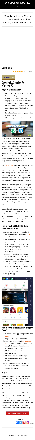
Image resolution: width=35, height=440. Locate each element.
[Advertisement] (17, 44)
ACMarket (24, 435)
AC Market (9, 165)
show (12, 77)
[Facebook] (17, 422)
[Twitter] (20, 422)
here (28, 234)
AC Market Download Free (17, 2)
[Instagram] (27, 422)
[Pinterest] (24, 422)
